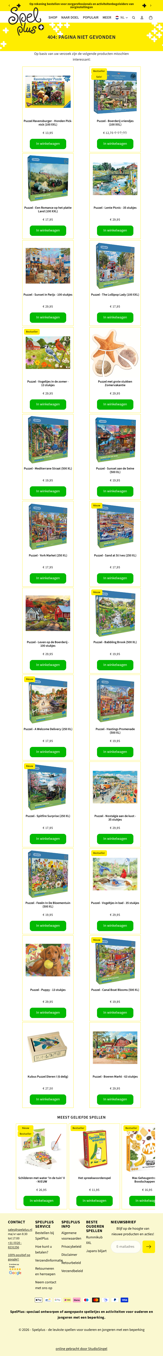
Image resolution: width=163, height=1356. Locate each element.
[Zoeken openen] (133, 17)
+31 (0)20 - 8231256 (15, 1245)
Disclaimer (69, 1254)
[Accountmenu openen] (142, 17)
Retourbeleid (71, 1262)
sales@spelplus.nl (20, 1229)
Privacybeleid (71, 1246)
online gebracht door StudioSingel (81, 1348)
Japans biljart (96, 1250)
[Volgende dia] (150, 5)
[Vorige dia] (9, 5)
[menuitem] (107, 17)
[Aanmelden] (149, 1247)
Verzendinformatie (49, 1260)
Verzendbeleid (72, 1270)
